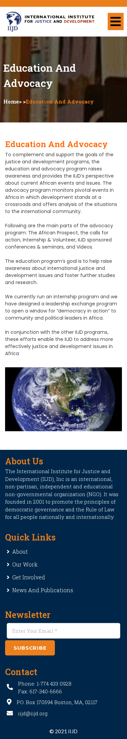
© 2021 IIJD (63, 731)
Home (11, 101)
